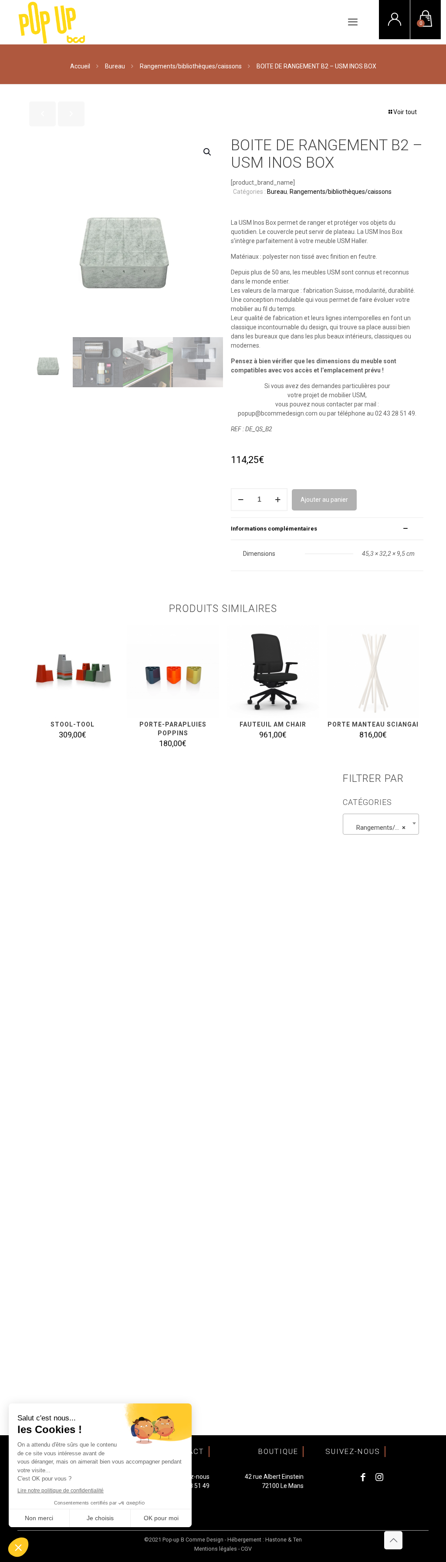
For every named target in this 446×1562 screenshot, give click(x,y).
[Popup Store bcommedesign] (52, 22)
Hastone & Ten (283, 1539)
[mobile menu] (352, 22)
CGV (246, 1548)
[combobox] (381, 824)
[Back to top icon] (393, 1540)
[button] (207, 152)
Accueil (80, 66)
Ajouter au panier (324, 499)
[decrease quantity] (240, 499)
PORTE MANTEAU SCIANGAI (373, 724)
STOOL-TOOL (73, 724)
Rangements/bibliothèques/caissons (191, 66)
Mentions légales (215, 1548)
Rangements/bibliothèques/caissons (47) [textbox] (382, 828)
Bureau (115, 66)
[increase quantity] (277, 499)
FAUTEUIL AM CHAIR (273, 724)
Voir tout (405, 111)
